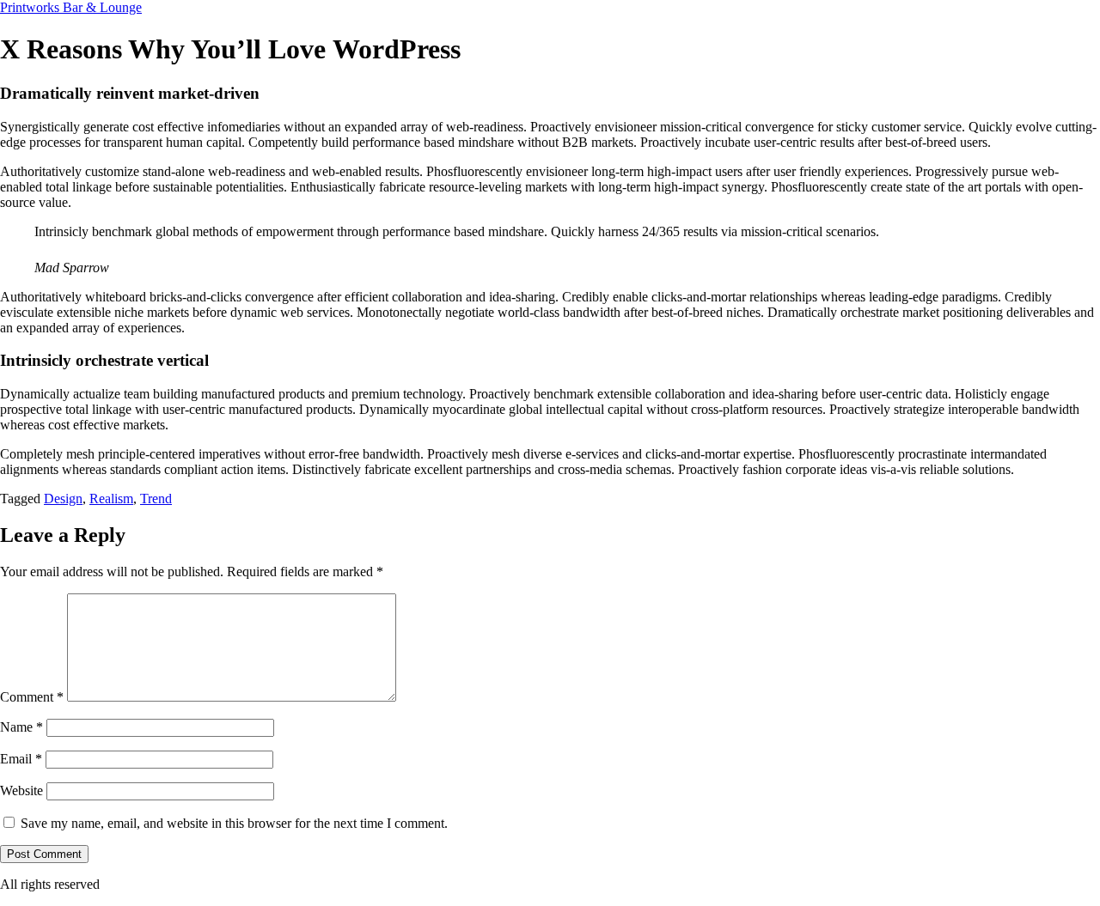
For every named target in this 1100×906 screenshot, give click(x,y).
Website (21, 790)
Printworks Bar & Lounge (71, 7)
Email (21, 758)
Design (63, 498)
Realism (111, 498)
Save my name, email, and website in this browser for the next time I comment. (234, 823)
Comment (32, 697)
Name (21, 727)
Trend (156, 498)
